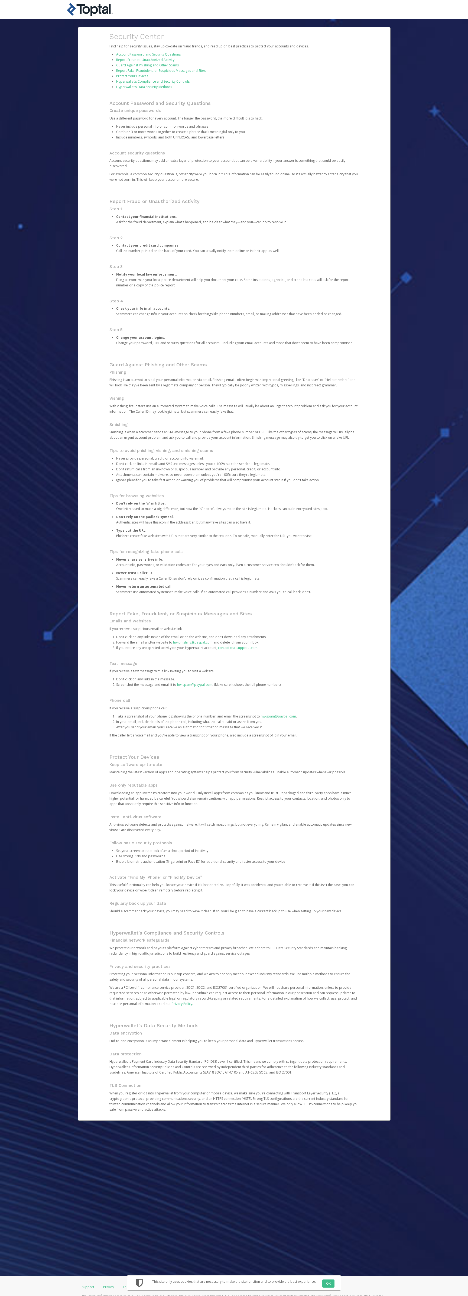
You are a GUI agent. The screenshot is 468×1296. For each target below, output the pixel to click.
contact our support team (238, 647)
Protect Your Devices (132, 76)
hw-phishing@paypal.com (193, 642)
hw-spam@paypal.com (194, 684)
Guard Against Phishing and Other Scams (147, 65)
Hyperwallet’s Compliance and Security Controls (153, 81)
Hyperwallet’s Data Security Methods (144, 87)
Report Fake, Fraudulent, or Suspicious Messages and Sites (161, 70)
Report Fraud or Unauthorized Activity (145, 59)
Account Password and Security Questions (148, 54)
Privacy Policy (182, 1003)
